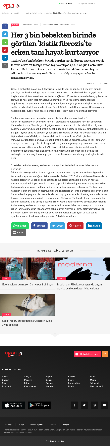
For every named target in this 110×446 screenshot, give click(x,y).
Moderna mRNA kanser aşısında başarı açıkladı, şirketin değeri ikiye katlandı (79, 286)
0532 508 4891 (67, 3)
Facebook (40, 225)
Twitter (59, 225)
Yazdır (91, 83)
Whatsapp (21, 225)
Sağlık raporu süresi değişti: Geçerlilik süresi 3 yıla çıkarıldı (27, 323)
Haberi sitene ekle (89, 354)
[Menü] (104, 5)
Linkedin (95, 225)
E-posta (20, 232)
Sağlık (15, 25)
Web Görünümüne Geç (55, 441)
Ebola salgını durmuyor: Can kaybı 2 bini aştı (27, 284)
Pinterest (76, 225)
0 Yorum (104, 83)
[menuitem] (11, 376)
